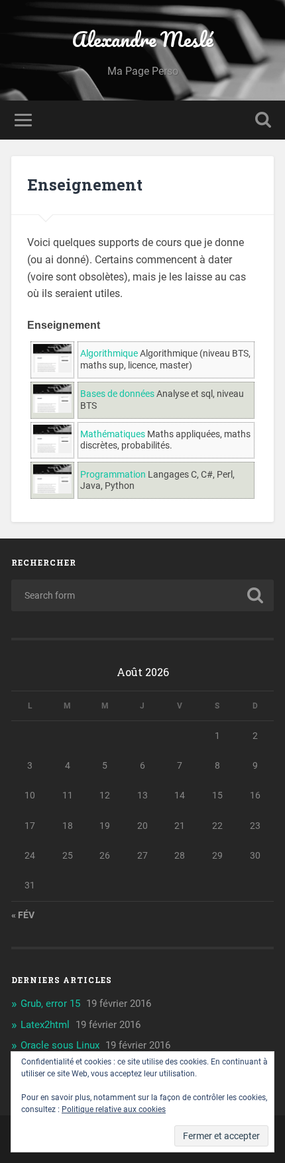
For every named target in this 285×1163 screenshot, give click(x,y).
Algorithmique (109, 353)
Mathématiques (112, 434)
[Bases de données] (52, 409)
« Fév (22, 915)
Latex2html (45, 1025)
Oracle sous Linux (60, 1045)
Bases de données (117, 394)
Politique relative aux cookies (114, 1109)
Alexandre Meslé (142, 39)
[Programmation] (52, 490)
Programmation (113, 474)
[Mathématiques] (52, 450)
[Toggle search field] (263, 120)
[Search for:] (142, 595)
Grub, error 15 (50, 1004)
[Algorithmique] (52, 369)
